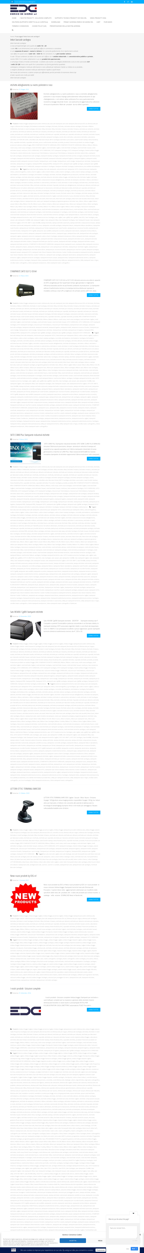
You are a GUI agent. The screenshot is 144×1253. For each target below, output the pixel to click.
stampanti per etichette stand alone (34, 249)
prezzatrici (89, 959)
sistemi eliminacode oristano (48, 975)
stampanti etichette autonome (80, 400)
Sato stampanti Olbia (51, 220)
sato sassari (72, 381)
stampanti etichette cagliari (32, 239)
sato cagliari (58, 217)
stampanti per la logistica (24, 164)
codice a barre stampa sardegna (81, 172)
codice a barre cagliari (34, 172)
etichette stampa (87, 193)
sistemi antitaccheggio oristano (33, 1179)
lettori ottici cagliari (53, 862)
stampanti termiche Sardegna (30, 257)
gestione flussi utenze (17, 1120)
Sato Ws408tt (36, 223)
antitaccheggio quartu (72, 1064)
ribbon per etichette (42, 1144)
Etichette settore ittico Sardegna (71, 193)
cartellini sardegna (58, 1077)
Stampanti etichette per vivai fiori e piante (45, 241)
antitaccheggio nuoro (89, 940)
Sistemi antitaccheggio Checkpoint (85, 668)
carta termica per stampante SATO (67, 169)
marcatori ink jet (32, 1131)
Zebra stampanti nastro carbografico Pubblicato (62, 603)
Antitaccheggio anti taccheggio (87, 1053)
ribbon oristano (47, 204)
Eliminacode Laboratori (50, 1085)
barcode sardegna (21, 857)
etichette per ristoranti (81, 134)
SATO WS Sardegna (76, 737)
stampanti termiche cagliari (80, 418)
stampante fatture (67, 225)
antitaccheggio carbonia (65, 1056)
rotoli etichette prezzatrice (41, 1158)
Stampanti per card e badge (48, 161)
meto (39, 1131)
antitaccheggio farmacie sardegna (46, 1058)
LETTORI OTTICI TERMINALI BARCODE (25, 788)
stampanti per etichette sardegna (75, 410)
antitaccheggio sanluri (17, 1066)
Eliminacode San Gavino (49, 1091)
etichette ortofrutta (40, 185)
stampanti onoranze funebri (30, 161)
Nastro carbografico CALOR (79, 1131)
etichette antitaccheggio (60, 177)
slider (89, 1045)
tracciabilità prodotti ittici (18, 778)
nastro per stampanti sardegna (46, 201)
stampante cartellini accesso (33, 225)
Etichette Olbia (40, 129)
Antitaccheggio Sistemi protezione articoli (23, 945)
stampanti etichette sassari (86, 241)
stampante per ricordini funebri (80, 392)
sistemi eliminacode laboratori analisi (75, 972)
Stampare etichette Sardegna (64, 166)
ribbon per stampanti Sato (60, 204)
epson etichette (75, 1093)
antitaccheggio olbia (16, 943)
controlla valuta (15, 1080)
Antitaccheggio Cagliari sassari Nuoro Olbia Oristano (41, 1056)
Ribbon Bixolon (20, 1141)
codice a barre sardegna (62, 172)
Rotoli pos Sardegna (86, 1160)
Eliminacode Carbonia (80, 1083)
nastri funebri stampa (81, 140)
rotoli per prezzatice (55, 1160)
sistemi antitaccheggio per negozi (26, 969)
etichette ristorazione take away (27, 193)
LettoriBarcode (33, 140)
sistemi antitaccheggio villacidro (86, 969)
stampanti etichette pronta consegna (51, 496)
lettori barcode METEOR (34, 859)
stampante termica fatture (88, 231)
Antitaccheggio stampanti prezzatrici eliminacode (34, 124)
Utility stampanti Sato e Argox (89, 260)
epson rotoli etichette (87, 1093)
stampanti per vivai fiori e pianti (76, 249)
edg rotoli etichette (16, 1083)
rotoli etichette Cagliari (39, 148)
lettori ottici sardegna (77, 362)
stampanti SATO (27, 252)
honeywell (28, 1120)
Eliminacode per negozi (86, 646)
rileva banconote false (41, 1149)
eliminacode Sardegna (22, 126)
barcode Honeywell (78, 854)
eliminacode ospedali (48, 1088)
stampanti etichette (82, 236)
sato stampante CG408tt (22, 220)
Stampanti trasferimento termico (78, 257)
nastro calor (39, 959)
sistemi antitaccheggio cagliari (42, 1176)
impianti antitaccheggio (64, 951)
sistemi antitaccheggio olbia (73, 967)
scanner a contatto (53, 865)
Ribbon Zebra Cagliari (58, 207)
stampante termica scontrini (19, 233)
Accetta (72, 1241)
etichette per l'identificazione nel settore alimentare (40, 526)
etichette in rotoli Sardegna (70, 183)
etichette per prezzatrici (24, 1109)
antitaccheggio (43, 940)
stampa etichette (46, 223)
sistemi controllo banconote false (45, 1182)
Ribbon (84, 145)
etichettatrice (14, 174)
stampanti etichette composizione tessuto (54, 239)
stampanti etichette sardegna (68, 241)
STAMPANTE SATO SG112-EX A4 (23, 271)
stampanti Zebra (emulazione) (51, 260)
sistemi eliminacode (24, 153)
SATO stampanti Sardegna (59, 150)
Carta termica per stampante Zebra (67, 335)
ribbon (81, 201)
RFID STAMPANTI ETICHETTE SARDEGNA (44, 145)
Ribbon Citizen (66, 1141)
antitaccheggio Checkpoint (81, 1056)
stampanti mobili (91, 158)
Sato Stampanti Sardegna (67, 220)
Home (14, 18)
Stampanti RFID (37, 164)
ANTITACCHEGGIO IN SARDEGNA (20, 1061)
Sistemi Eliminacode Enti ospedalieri (52, 972)
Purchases (108, 22)
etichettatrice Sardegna (26, 174)
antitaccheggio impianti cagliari (72, 940)
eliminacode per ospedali (84, 1088)
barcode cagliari (54, 854)
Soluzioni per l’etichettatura (58, 153)
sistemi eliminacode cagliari (31, 972)
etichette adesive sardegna (72, 126)
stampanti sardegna (92, 249)
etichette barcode (74, 177)
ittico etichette (68, 137)
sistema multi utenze (67, 1174)
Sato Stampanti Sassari (82, 220)
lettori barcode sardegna (63, 199)
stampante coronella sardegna (52, 225)
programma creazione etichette (82, 1136)
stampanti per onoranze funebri (56, 249)
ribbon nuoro (37, 204)
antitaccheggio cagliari (55, 940)
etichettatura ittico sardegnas (26, 692)
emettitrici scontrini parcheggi (44, 1093)
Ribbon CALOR (27, 204)
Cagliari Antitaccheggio (25, 1077)
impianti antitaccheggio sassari (26, 956)
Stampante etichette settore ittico (77, 153)
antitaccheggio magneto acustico (41, 1061)
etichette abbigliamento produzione (67, 174)
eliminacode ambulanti (52, 1083)
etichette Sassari (94, 134)
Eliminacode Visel (15, 1093)
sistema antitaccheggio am (40, 964)
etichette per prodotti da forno (79, 351)
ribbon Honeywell (87, 1141)
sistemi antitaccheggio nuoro (56, 967)
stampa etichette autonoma (61, 223)
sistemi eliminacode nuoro (29, 1187)
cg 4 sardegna (71, 687)
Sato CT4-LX (47, 1168)
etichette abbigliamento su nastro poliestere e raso (31, 85)
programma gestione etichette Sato (67, 201)
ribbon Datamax (76, 1141)
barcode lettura (38, 1075)
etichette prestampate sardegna (60, 191)
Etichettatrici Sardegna (42, 174)
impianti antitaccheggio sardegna (20, 1123)
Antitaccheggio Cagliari (36, 644)
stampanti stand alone (69, 255)
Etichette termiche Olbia (81, 196)
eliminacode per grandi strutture (65, 1088)
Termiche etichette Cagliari (76, 1230)
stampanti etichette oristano (23, 241)
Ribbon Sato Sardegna (25, 207)
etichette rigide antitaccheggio (47, 951)
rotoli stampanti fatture (72, 215)
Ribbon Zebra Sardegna (72, 207)
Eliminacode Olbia (20, 1088)
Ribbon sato (14, 207)
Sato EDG (82, 217)
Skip (127, 1249)
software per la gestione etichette (87, 975)
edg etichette (80, 1080)
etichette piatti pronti (28, 191)
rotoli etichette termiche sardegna (53, 215)
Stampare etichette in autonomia (51, 601)
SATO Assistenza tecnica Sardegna (44, 217)
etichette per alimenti (86, 129)
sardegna (96, 215)
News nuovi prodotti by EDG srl (23, 875)
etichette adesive (84, 174)
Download (55, 22)
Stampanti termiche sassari (48, 257)
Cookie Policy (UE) (39, 26)
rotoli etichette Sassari (84, 148)
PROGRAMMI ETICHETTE (53, 1139)
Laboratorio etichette (80, 137)
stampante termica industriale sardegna (37, 494)
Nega (100, 1241)
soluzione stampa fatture (52, 1190)
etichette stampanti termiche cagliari (81, 357)
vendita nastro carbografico (19, 263)
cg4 (77, 687)
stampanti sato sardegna (54, 255)
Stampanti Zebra (36, 260)
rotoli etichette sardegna (75, 212)
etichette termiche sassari (30, 199)
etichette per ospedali (52, 134)
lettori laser (90, 199)
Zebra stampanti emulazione (37, 263)
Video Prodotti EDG (98, 18)
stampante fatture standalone (83, 225)
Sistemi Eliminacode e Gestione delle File (47, 1184)
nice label (44, 1136)
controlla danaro (91, 1077)
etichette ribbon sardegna (72, 354)
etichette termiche (33, 196)
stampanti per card (47, 247)
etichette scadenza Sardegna (41, 477)
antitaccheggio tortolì (48, 1069)
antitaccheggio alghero (56, 1053)
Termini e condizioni (20, 26)
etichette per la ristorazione (44, 188)
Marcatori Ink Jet (44, 140)
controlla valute (25, 1080)
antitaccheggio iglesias (64, 1058)
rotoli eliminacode (44, 1152)
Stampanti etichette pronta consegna (71, 156)
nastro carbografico (65, 1131)
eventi (61, 137)
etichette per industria (40, 132)
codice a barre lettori (47, 172)
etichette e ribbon (85, 180)
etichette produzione (77, 191)
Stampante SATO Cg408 (28, 231)
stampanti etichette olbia (73, 402)
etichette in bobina (27, 183)
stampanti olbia (80, 244)
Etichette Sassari (55, 193)
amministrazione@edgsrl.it (27, 2)
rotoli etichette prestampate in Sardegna (54, 212)
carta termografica (20, 172)
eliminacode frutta (36, 1085)
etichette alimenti (46, 177)
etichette (52, 174)
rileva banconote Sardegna (45, 961)
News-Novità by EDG (41, 317)
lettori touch (92, 862)
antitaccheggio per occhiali (56, 1064)
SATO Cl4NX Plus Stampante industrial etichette (29, 435)
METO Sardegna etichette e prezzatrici (62, 140)
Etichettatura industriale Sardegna (40, 126)
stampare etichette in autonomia (28, 507)
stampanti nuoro (70, 244)
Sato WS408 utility (30, 1174)
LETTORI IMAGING (16, 862)
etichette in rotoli (55, 183)
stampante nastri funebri (80, 389)
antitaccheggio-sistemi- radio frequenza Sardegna (25, 646)
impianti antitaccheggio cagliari (81, 951)
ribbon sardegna (92, 204)
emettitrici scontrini (28, 1093)
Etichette (54, 126)
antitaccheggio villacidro (83, 1069)
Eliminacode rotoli (35, 1091)
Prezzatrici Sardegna (55, 483)
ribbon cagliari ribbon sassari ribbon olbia (76, 365)
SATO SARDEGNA (33, 150)
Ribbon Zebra (58, 1147)
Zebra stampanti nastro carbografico (58, 263)
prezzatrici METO (60, 1136)
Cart (98, 22)
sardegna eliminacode (59, 1166)
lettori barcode (50, 199)
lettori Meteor (34, 862)
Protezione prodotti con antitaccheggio (81, 142)
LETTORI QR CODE (22, 140)
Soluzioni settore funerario (33, 740)
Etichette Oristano (61, 129)
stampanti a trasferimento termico (45, 233)
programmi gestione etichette (70, 1139)
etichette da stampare (72, 180)
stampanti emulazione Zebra (67, 236)
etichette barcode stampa (46, 518)
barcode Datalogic (65, 854)
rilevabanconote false (73, 1149)
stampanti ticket (63, 257)
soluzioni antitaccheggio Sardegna (36, 977)
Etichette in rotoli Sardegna (26, 129)
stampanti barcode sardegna (31, 156)
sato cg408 (66, 217)
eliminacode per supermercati (19, 1091)
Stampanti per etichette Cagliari (78, 247)
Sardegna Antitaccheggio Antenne (21, 964)
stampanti (31, 233)
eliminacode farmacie (23, 1085)
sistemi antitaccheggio (24, 932)
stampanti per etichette (60, 247)
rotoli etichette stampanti (18, 215)
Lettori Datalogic (93, 859)
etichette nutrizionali (16, 185)
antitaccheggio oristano (30, 943)
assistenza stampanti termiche (64, 684)
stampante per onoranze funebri (78, 228)
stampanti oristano (21, 247)
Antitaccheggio (23, 644)
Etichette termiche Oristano (75, 359)
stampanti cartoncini (28, 236)
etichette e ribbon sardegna (45, 520)
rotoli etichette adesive (34, 209)
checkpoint (19, 948)
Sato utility (90, 1171)
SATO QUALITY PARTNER (21, 735)
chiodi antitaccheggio (30, 948)
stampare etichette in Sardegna (45, 166)
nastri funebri (31, 959)
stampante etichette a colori (25, 1198)
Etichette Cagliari (85, 177)
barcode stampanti (56, 124)
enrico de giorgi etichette (62, 1093)
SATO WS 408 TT (26, 223)
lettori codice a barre (80, 859)
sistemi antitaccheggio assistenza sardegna (77, 964)
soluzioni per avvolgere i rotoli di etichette (23, 1192)
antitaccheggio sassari (89, 943)
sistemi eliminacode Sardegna (67, 975)
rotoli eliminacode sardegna (59, 1152)
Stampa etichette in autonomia (63, 563)
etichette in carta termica (42, 183)
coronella (95, 172)
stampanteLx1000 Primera (30, 1206)
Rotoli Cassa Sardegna (31, 1152)
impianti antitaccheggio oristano (55, 953)
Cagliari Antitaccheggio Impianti (42, 1077)
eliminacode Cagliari (66, 1083)
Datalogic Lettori (69, 857)
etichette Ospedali (52, 185)
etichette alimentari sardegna (31, 177)
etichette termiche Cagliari (48, 196)
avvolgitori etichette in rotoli (44, 1072)
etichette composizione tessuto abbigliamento (49, 180)
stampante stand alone (72, 231)
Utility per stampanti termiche (70, 260)
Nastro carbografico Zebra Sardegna (74, 959)
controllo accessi (57, 832)
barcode (30, 169)
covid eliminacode (58, 1080)
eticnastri (42, 199)
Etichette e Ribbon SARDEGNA (19, 306)
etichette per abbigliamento (67, 185)
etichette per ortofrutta (22, 134)
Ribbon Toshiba (38, 207)
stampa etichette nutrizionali (83, 386)
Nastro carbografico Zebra (54, 1133)
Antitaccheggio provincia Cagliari (53, 644)
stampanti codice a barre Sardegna (46, 236)
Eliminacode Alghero (37, 1083)
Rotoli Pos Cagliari (74, 1160)
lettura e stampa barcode (28, 201)
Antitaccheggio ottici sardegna (19, 1064)
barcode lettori (89, 854)
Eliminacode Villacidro (93, 1091)
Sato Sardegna (89, 217)
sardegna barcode (35, 865)
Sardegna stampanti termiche (19, 217)
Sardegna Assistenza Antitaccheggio (27, 1166)
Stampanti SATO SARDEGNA (25, 166)
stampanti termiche (83, 255)
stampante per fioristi (41, 228)
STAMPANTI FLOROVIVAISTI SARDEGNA (41, 244)
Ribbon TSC (47, 207)
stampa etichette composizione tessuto (82, 223)
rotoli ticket (52, 1163)
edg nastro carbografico (92, 1080)
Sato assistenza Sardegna (75, 488)
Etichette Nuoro (94, 183)
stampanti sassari (15, 252)
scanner (44, 865)
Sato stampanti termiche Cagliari (77, 384)
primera (68, 1136)
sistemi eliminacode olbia (31, 975)
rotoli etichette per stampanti (71, 373)
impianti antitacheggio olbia (44, 956)
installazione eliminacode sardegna (80, 1123)
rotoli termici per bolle (42, 1163)
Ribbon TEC (31, 1147)
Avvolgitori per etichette (44, 945)
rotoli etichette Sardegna (69, 148)
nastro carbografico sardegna (53, 959)
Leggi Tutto (93, 109)
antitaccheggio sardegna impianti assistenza (68, 943)
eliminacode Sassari (79, 1091)
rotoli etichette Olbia (80, 209)
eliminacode (41, 948)
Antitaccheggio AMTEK (70, 1053)
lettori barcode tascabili (79, 199)
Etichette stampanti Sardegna (30, 137)
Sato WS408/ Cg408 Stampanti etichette (26, 611)
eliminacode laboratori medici (67, 1085)
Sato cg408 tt (74, 217)
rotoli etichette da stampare (50, 209)
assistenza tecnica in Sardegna (25, 1072)
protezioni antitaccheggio (88, 1139)
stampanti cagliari (15, 236)
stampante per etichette (27, 228)
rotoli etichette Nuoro (66, 209)
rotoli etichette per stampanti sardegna (29, 212)
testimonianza (78, 166)
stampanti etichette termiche (26, 158)
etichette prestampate (43, 191)
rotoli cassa (13, 148)
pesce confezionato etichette (48, 142)
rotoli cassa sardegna (24, 148)
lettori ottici (42, 862)
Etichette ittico (83, 183)
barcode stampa (38, 169)
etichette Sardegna (43, 193)
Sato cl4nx (40, 1168)
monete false (31, 926)
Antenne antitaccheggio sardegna (27, 940)
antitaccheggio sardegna (46, 943)
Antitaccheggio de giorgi (28, 1058)
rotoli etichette (21, 209)
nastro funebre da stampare (45, 716)
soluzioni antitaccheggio (17, 977)
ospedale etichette (20, 142)
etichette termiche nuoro (65, 196)
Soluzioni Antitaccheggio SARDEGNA (55, 670)
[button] (140, 1235)
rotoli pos (24, 150)
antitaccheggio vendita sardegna (66, 1069)
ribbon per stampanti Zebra (78, 204)
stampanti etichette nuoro (76, 239)
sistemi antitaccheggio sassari (67, 969)
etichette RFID (22, 531)
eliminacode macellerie (84, 1085)
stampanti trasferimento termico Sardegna (85, 421)
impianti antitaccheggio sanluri (75, 953)
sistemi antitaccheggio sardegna (47, 969)
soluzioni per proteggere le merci (58, 977)
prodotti (60, 142)
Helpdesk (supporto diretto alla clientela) (30, 22)
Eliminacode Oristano (33, 1088)
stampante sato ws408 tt (44, 231)
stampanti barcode (73, 233)
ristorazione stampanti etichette (68, 370)
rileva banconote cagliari (25, 1149)
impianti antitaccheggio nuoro (35, 953)
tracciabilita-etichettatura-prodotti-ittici (38, 778)
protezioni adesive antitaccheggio (20, 145)
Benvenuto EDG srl (81, 124)
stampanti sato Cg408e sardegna (73, 164)
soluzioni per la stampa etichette (47, 1192)
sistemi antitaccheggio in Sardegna (35, 967)
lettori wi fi (94, 1128)
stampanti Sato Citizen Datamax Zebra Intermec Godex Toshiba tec (66, 770)
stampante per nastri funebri (58, 228)
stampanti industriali (42, 158)
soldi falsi (41, 1190)
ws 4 (20, 780)
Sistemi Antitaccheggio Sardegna (20, 670)
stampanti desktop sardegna (50, 156)
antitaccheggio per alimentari (39, 1064)
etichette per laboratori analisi (71, 132)
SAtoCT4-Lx (40, 1174)
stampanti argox (62, 233)
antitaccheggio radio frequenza (90, 1064)
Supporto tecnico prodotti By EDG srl (71, 18)
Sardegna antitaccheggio (71, 1163)
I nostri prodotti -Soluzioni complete (35, 18)
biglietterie (82, 1075)
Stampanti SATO (58, 164)
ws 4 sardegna (26, 780)
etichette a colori (61, 1096)
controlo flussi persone (38, 1080)
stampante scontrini (58, 231)
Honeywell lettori (92, 857)
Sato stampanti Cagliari (38, 220)
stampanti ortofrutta (34, 247)
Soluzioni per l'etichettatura (40, 153)
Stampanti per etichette (82, 161)
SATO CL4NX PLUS (29, 558)
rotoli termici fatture (86, 215)
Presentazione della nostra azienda (65, 26)
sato (30, 217)
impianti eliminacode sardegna (63, 956)
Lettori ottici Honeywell (66, 862)
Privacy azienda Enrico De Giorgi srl (78, 22)
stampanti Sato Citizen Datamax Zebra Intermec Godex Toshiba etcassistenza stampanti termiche (62, 252)
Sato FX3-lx (62, 1168)
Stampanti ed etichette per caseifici (28, 496)
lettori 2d (13, 859)
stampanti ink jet (59, 244)
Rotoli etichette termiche (34, 215)
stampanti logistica (68, 158)
